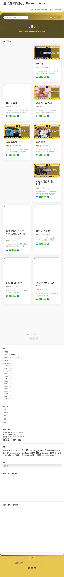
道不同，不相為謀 (7, 434)
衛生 (25, 455)
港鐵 (6, 455)
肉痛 (5, 422)
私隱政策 (51, 10)
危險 (47, 450)
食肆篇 (6, 399)
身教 (39, 455)
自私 (21, 455)
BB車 (3, 450)
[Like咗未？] (51, 17)
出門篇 (7, 106)
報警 (13, 453)
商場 (5, 453)
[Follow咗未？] (55, 17)
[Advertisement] (17, 55)
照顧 (9, 455)
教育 (59, 452)
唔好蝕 (39, 64)
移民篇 (6, 388)
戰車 (5, 416)
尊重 (35, 452)
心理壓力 (47, 453)
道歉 (47, 455)
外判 (18, 453)
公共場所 (30, 450)
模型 (5, 419)
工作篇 (6, 378)
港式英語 (5, 438)
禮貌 (17, 455)
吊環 (5, 410)
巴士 (39, 453)
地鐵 (11, 453)
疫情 (13, 455)
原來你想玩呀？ (14, 142)
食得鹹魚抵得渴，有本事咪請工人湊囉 (13, 436)
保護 (16, 450)
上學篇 (37, 106)
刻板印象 (42, 450)
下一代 (7, 450)
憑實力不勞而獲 (44, 103)
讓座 (31, 455)
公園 (34, 450)
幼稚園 (43, 453)
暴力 (3, 455)
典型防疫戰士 (43, 230)
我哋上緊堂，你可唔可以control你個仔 (15, 233)
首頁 (31, 10)
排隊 (54, 453)
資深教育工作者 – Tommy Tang (12, 357)
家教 (31, 453)
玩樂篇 (37, 67)
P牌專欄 (44, 10)
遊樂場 (44, 455)
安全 (20, 453)
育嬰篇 (6, 396)
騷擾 (51, 455)
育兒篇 (6, 393)
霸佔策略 (40, 142)
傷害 (19, 450)
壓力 (15, 453)
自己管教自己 (13, 103)
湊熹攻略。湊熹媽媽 (10, 354)
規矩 (28, 455)
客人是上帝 (25, 453)
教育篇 (6, 381)
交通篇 (6, 368)
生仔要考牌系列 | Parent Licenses (25, 3)
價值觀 (24, 450)
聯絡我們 (58, 10)
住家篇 (6, 373)
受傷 (55, 450)
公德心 (37, 450)
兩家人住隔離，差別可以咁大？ (11, 432)
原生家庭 (51, 450)
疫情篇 (37, 234)
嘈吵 (8, 453)
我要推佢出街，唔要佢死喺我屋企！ (12, 440)
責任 (34, 455)
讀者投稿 (37, 10)
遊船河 (6, 413)
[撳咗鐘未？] (59, 17)
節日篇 (6, 391)
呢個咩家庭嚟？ (14, 283)
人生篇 (6, 371)
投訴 (51, 453)
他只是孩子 (12, 450)
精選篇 (6, 360)
